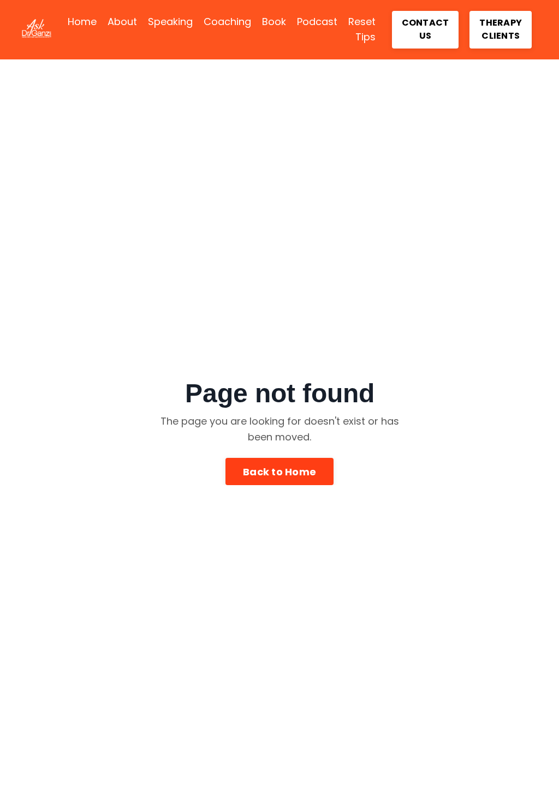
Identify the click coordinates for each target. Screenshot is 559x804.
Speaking (170, 21)
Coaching (227, 21)
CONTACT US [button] (425, 29)
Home (82, 21)
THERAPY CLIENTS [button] (500, 29)
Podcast (317, 21)
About (122, 21)
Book (274, 21)
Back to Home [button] (279, 472)
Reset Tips (362, 29)
